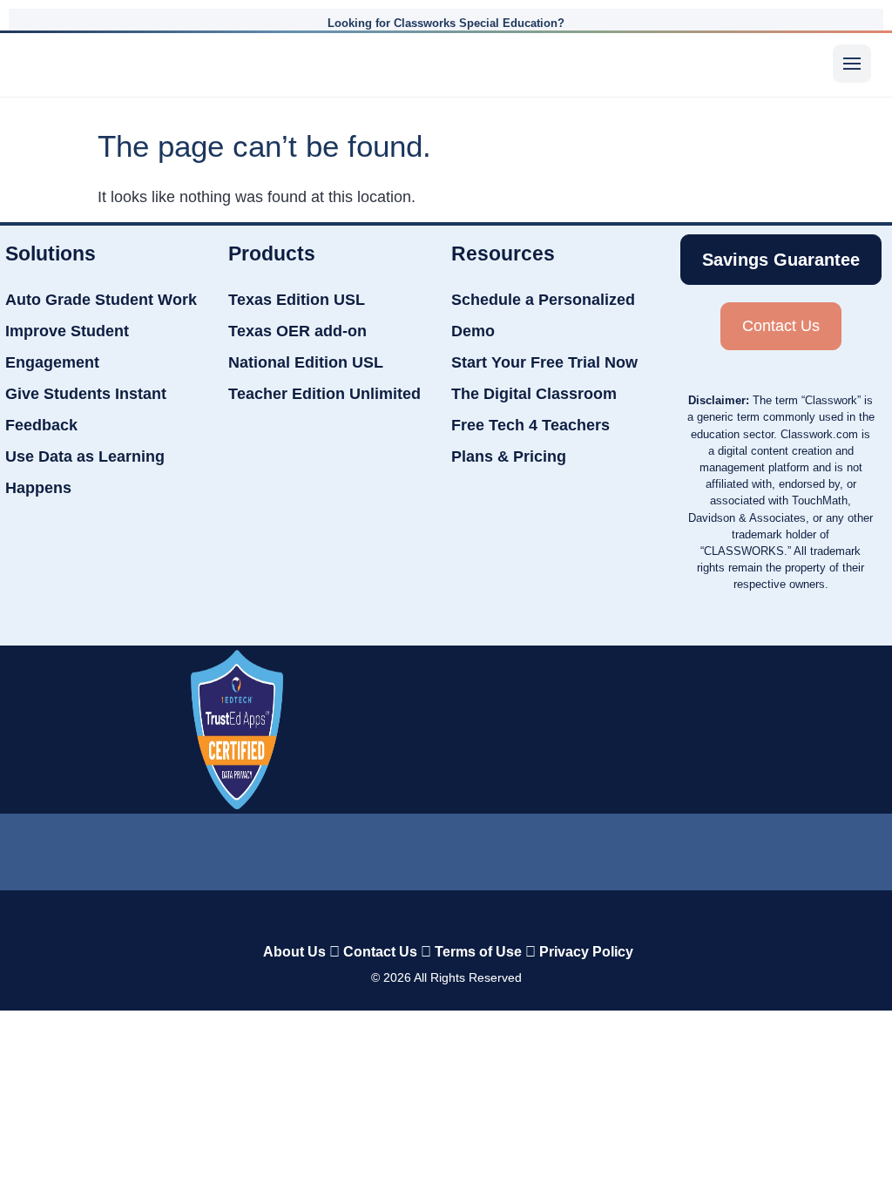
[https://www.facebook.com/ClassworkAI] (446, 844)
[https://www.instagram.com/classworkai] (550, 848)
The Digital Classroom (534, 393)
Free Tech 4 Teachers (530, 425)
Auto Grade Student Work (101, 299)
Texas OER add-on (297, 331)
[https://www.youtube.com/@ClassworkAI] (655, 844)
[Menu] (852, 63)
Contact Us (380, 951)
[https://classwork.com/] (427, 915)
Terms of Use (478, 951)
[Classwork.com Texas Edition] (49, 63)
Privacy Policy (586, 951)
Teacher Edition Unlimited (324, 393)
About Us (294, 951)
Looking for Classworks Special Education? (446, 23)
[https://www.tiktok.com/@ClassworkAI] (342, 844)
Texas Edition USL (296, 299)
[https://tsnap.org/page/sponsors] (628, 724)
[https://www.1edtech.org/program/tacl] (237, 729)
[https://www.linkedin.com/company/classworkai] (237, 844)
